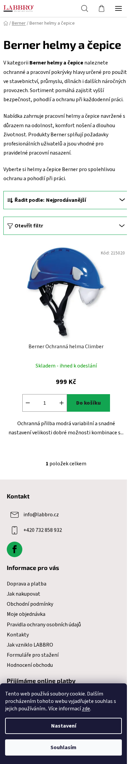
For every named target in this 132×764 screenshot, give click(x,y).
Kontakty (18, 634)
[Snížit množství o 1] (28, 402)
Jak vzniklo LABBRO (30, 645)
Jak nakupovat (23, 594)
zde (86, 708)
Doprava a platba (26, 584)
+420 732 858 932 (42, 530)
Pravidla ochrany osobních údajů (44, 624)
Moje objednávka (26, 614)
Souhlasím (63, 747)
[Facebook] (14, 549)
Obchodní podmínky (30, 604)
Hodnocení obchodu (30, 665)
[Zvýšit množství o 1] (62, 402)
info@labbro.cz (41, 514)
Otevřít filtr (29, 225)
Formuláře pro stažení (33, 655)
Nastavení (63, 726)
